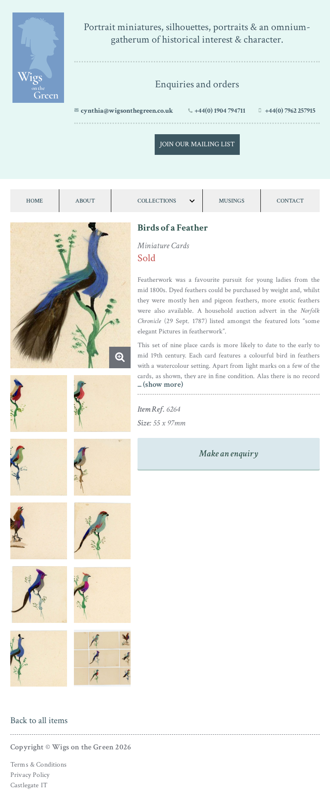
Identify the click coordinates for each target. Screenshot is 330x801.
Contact (290, 201)
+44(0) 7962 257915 (290, 110)
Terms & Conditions (38, 764)
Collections (157, 201)
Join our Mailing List (197, 144)
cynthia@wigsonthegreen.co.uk (127, 110)
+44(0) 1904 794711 (220, 110)
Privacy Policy (29, 774)
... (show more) (160, 384)
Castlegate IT (28, 785)
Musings (231, 201)
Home (34, 201)
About (85, 201)
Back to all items (38, 720)
